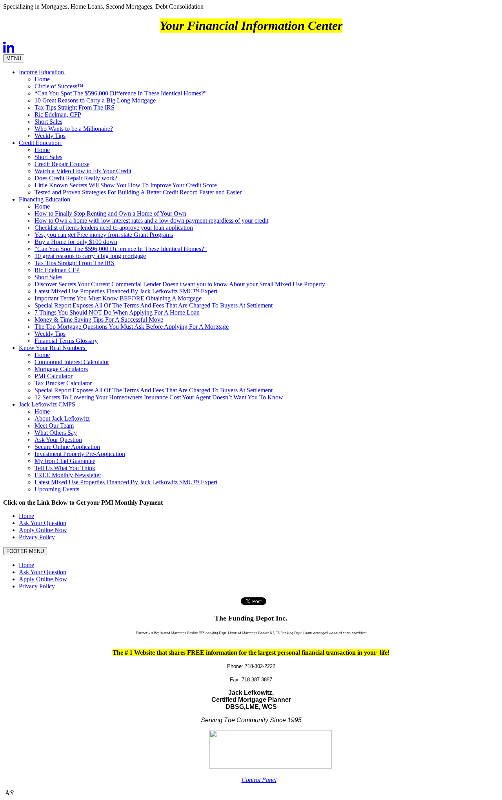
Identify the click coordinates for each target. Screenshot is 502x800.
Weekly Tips (50, 135)
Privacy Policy (37, 537)
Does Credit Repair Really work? (76, 178)
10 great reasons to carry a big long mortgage (90, 256)
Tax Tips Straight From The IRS (75, 107)
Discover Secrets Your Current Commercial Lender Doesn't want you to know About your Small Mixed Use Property (180, 284)
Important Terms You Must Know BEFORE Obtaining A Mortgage (118, 298)
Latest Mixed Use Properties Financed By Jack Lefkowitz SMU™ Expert (126, 291)
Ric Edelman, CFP (58, 114)
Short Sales (48, 121)
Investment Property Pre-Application (80, 453)
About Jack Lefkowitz (62, 418)
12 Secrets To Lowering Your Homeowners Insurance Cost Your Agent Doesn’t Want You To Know (159, 397)
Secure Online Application (67, 446)
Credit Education (40, 142)
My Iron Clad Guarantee (65, 461)
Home (42, 79)
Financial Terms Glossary (66, 340)
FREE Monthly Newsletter (68, 475)
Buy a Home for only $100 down (76, 241)
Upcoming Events (57, 489)
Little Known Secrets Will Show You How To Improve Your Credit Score (126, 185)
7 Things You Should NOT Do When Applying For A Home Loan (117, 312)
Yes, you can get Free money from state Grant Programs (104, 234)
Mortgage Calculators (61, 369)
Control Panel (259, 779)
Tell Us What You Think (65, 468)
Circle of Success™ (59, 86)
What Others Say (56, 432)
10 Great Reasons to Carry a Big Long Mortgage (95, 100)
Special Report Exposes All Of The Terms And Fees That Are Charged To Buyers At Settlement (154, 305)
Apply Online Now (43, 530)
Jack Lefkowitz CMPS (48, 404)
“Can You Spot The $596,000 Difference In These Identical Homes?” (121, 93)
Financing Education (45, 199)
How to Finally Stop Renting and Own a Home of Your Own (110, 213)
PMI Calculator (54, 376)
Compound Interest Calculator (72, 362)
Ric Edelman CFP (57, 270)
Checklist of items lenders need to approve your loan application (114, 227)
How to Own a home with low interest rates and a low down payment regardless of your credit (151, 220)
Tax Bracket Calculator (63, 383)
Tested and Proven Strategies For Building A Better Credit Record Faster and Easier (138, 192)
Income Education (42, 72)
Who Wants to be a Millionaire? (74, 128)
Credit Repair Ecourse (62, 164)
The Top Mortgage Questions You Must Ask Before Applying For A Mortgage (132, 326)
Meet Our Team (54, 425)
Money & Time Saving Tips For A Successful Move (99, 319)
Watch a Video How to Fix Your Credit (83, 171)
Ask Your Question (58, 439)
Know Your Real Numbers (53, 347)
